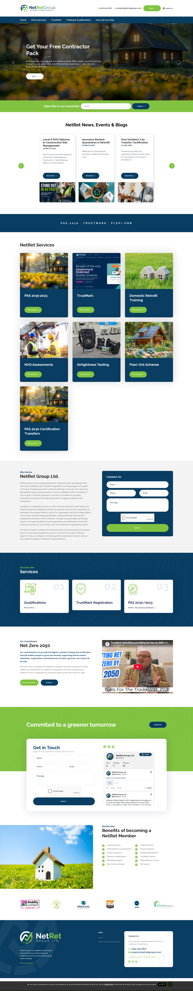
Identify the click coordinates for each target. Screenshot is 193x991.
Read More (51, 176)
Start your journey (26, 963)
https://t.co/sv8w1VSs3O (116, 778)
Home (23, 20)
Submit (140, 106)
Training (49, 682)
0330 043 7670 (106, 8)
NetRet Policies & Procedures (109, 942)
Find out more (32, 310)
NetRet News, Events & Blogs (96, 124)
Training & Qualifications (78, 20)
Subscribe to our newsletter (62, 106)
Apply (151, 8)
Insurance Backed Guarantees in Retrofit (57, 141)
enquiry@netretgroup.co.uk (129, 8)
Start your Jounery (28, 682)
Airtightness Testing (93, 365)
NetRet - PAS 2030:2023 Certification (141, 608)
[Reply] (107, 788)
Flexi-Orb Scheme (144, 365)
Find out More (29, 608)
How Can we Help (105, 20)
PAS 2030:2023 (38, 20)
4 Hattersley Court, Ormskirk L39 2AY (142, 957)
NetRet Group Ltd (125, 755)
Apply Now (158, 725)
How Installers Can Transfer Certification (95, 141)
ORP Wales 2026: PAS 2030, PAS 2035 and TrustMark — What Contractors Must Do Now (134, 145)
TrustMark (56, 20)
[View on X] (151, 772)
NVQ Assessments (38, 365)
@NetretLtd (120, 758)
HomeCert (169, 8)
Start (105, 76)
